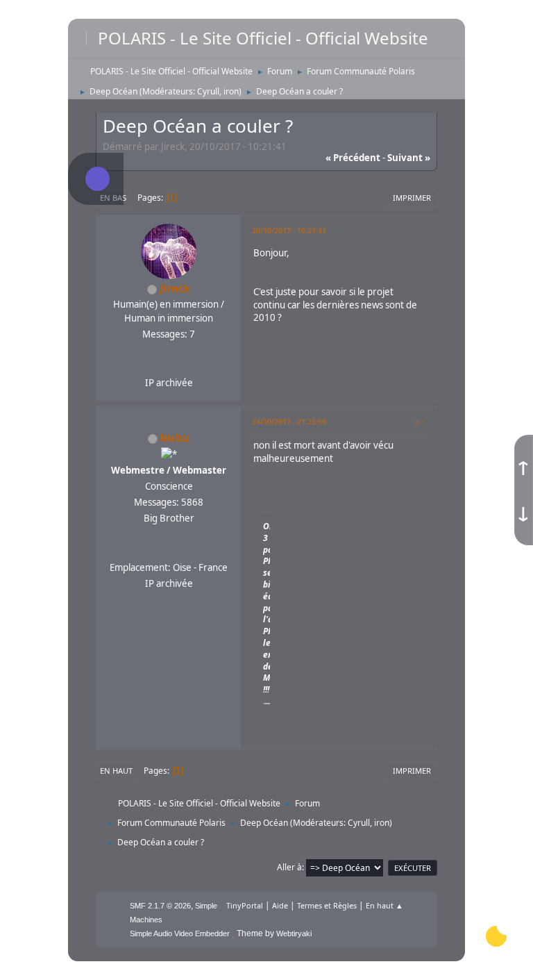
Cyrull (208, 91)
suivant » (408, 157)
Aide (280, 905)
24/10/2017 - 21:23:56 (289, 421)
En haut (116, 770)
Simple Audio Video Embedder (180, 933)
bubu (174, 437)
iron (231, 91)
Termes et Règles (327, 905)
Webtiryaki (294, 933)
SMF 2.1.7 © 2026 (160, 906)
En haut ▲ (384, 905)
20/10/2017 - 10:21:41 (289, 230)
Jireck (175, 288)
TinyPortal (244, 905)
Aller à (289, 867)
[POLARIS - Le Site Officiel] (167, 550)
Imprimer (412, 197)
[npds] (167, 366)
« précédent (352, 157)
